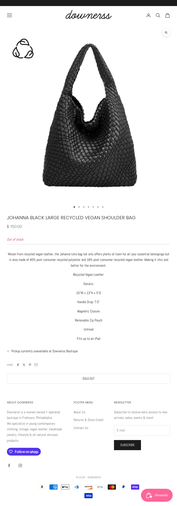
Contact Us (81, 428)
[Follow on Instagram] (20, 465)
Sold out (88, 378)
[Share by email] (36, 365)
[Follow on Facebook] (9, 465)
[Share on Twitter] (24, 365)
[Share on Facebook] (18, 365)
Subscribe (127, 445)
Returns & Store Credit (89, 420)
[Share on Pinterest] (30, 365)
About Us (79, 412)
